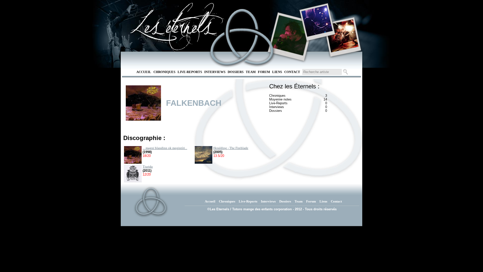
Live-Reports (190, 72)
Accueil (143, 72)
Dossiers (236, 72)
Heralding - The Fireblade (230, 148)
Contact (292, 72)
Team (251, 72)
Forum (264, 72)
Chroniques (164, 72)
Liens (277, 72)
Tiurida (148, 166)
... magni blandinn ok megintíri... (165, 148)
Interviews (214, 72)
